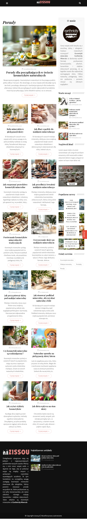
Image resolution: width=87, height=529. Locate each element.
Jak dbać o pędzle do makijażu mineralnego (44, 130)
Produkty (79, 264)
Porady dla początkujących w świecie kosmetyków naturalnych (29, 74)
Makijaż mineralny (66, 264)
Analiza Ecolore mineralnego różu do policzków (51, 466)
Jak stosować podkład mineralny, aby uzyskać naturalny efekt (44, 298)
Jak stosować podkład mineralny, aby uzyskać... (76, 124)
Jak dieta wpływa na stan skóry (43, 407)
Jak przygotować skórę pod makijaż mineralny (15, 297)
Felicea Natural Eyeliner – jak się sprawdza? (75, 100)
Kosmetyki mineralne (67, 260)
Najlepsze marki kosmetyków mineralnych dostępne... (74, 112)
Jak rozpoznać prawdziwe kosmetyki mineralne (15, 186)
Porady (62, 268)
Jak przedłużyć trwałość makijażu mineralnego (43, 186)
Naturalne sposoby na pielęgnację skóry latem (43, 355)
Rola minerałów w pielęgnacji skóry (15, 130)
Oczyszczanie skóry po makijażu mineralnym (43, 241)
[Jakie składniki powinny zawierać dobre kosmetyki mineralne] (71, 176)
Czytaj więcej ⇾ (29, 95)
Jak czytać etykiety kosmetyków (15, 407)
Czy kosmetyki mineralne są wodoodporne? (15, 352)
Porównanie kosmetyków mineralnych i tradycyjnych (15, 240)
